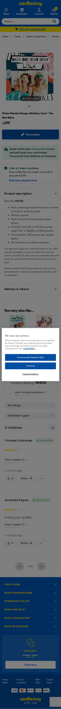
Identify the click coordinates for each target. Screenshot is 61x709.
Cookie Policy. (29, 348)
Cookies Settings (30, 374)
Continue (30, 366)
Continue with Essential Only (30, 357)
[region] (30, 354)
